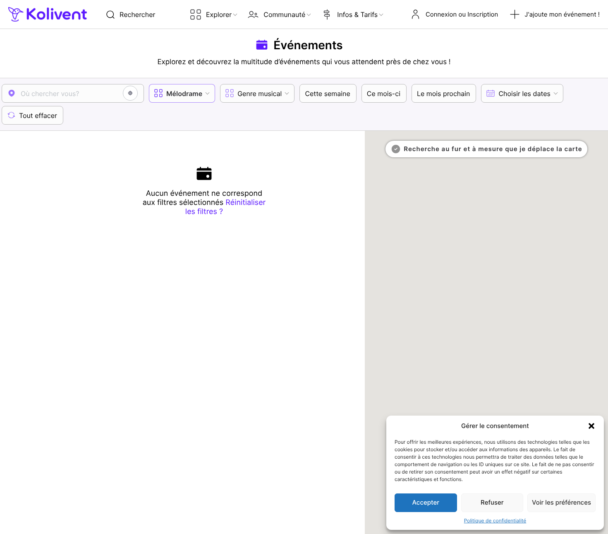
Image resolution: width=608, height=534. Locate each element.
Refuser (492, 502)
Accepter (426, 502)
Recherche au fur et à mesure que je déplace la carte (493, 149)
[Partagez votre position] (130, 93)
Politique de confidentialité (495, 520)
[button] (591, 426)
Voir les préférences (561, 502)
